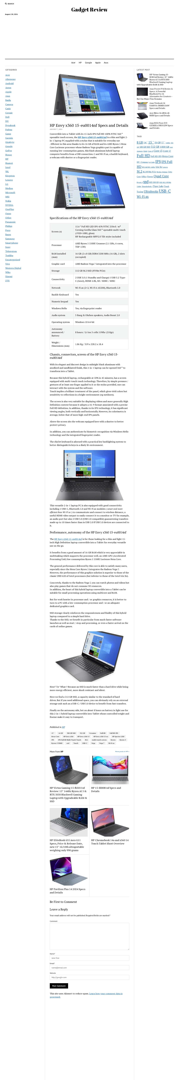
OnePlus (9, 209)
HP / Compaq (142, 162)
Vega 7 (101, 743)
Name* (52, 954)
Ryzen (113, 740)
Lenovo (9, 179)
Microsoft (10, 192)
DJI (7, 121)
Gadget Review (89, 9)
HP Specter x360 (118, 736)
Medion (9, 188)
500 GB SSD (71, 733)
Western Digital (13, 268)
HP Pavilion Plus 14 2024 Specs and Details (67, 890)
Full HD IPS (114, 733)
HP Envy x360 (68, 736)
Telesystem (11, 251)
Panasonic (10, 221)
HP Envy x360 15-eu (101, 736)
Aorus (8, 87)
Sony (7, 247)
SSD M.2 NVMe (165, 182)
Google (88, 62)
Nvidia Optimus (162, 172)
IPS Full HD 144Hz (148, 167)
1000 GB (164, 146)
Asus (106, 62)
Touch (75, 743)
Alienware (10, 79)
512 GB (82, 733)
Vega (93, 743)
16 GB (60, 733)
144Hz (168, 143)
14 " (145, 142)
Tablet (139, 186)
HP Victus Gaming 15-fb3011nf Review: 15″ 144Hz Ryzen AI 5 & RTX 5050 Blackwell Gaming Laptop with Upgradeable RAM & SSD (68, 794)
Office (144, 176)
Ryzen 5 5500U (56, 743)
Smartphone (11, 242)
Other (8, 217)
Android (9, 83)
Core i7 (167, 150)
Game (8, 133)
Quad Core (161, 176)
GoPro (8, 150)
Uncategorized (12, 259)
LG (6, 184)
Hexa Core (55, 736)
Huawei (9, 163)
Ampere (140, 151)
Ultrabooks (151, 191)
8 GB (140, 142)
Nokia (8, 200)
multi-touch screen (99, 740)
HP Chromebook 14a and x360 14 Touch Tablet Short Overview (110, 841)
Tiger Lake (158, 186)
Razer (8, 234)
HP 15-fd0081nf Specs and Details (106, 789)
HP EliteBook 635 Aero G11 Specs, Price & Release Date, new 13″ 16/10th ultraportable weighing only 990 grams (67, 845)
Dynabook (10, 125)
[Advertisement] (89, 36)
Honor (8, 154)
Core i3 (150, 151)
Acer (73, 62)
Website (53, 973)
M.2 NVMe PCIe (149, 172)
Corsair (9, 112)
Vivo (7, 263)
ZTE (7, 280)
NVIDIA (9, 205)
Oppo (8, 213)
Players (150, 176)
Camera (9, 104)
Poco (7, 230)
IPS (52, 740)
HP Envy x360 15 (83, 736)
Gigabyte (9, 142)
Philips (8, 226)
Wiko (7, 272)
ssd (68, 743)
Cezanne (92, 733)
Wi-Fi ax (111, 743)
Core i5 (158, 150)
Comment (53, 921)
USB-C (84, 743)
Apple (98, 62)
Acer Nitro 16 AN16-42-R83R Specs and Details (159, 114)
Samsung (10, 238)
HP (80, 62)
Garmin (9, 137)
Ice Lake (151, 162)
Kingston (10, 175)
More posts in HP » (122, 751)
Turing (140, 191)
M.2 (86, 740)
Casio (8, 108)
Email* (52, 963)
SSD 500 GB (154, 182)
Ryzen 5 (123, 740)
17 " (163, 142)
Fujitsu (8, 129)
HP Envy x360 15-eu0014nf (68, 539)
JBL (7, 171)
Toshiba (9, 255)
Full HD (103, 733)
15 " (52, 733)
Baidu (8, 100)
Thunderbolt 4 (147, 186)
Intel (7, 167)
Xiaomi (8, 276)
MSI (7, 196)
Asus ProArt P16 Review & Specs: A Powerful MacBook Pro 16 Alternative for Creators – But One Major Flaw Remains (155, 94)
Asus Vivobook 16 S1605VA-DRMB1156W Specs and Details (159, 105)
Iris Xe (159, 166)
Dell (7, 116)
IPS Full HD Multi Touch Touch (69, 740)
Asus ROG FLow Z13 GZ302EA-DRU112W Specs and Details (161, 125)
